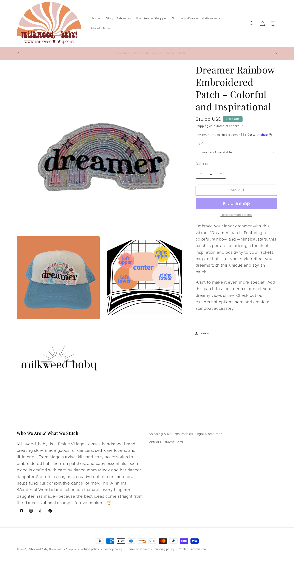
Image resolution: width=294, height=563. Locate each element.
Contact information (192, 549)
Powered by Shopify (62, 549)
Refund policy (89, 549)
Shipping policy (164, 549)
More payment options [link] (236, 214)
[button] (117, 18)
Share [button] (204, 333)
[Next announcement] (276, 53)
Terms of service (138, 549)
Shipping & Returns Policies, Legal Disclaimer (185, 434)
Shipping (202, 126)
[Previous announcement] (18, 53)
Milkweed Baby (38, 549)
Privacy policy (113, 549)
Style (199, 143)
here (239, 302)
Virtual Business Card (166, 442)
